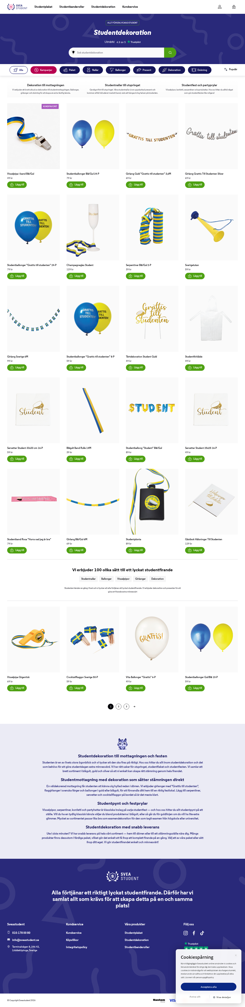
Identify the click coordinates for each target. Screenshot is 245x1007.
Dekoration (174, 70)
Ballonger (120, 70)
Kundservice (130, 6)
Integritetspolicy (76, 947)
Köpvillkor (72, 940)
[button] (223, 997)
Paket (72, 70)
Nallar (95, 70)
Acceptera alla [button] (209, 987)
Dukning (202, 70)
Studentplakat (43, 6)
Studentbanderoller (71, 6)
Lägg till (19, 184)
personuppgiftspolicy (205, 977)
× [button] (236, 955)
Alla (21, 70)
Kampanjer (46, 70)
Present (147, 70)
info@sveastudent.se (25, 940)
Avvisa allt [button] (195, 996)
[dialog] (208, 976)
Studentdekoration (103, 6)
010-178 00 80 (21, 932)
